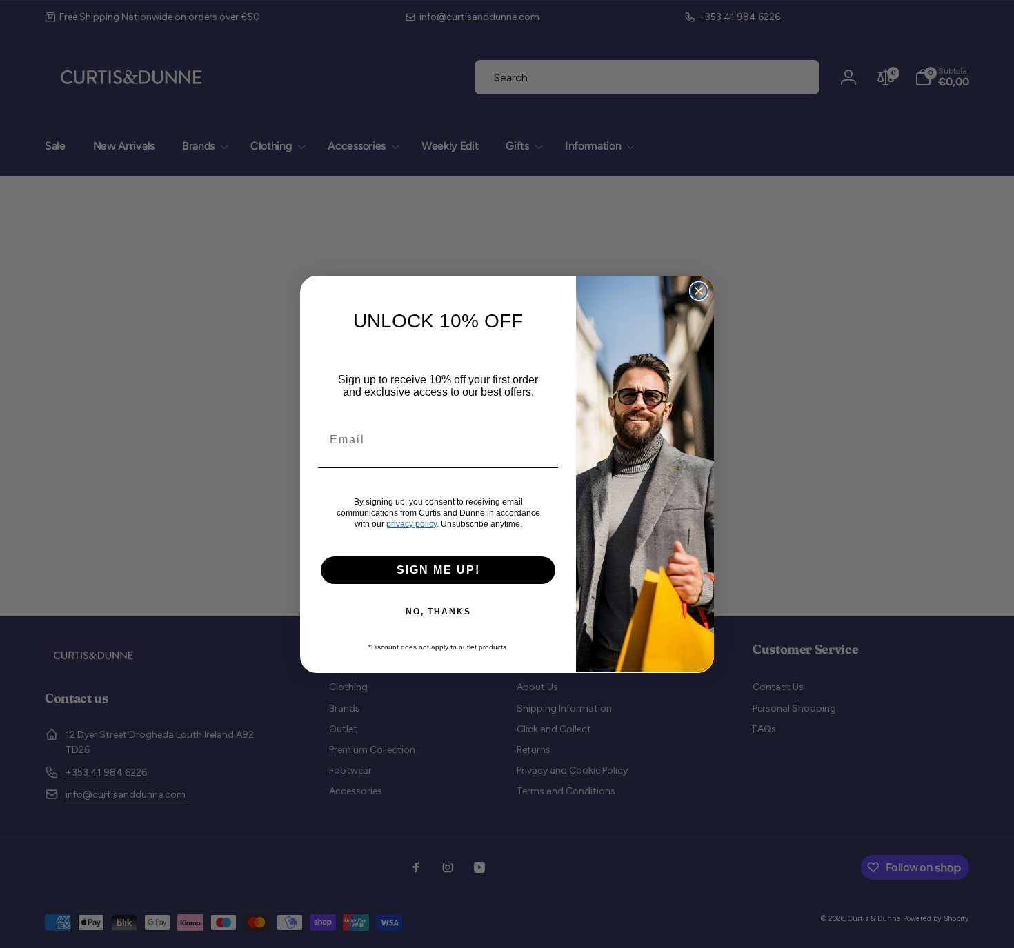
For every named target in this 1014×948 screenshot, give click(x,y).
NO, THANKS (438, 611)
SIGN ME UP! (438, 569)
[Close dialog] (698, 291)
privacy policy (411, 523)
